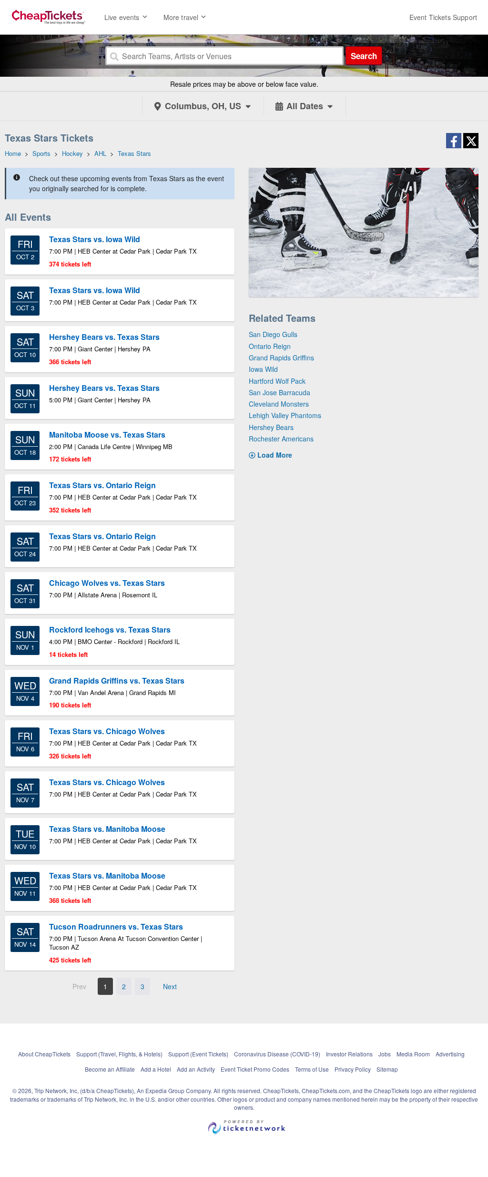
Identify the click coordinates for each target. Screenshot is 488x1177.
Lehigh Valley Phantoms (285, 415)
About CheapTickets (44, 1054)
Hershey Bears (271, 427)
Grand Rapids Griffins (281, 357)
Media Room (413, 1054)
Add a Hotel (156, 1069)
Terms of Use (312, 1069)
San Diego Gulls (273, 334)
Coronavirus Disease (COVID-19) (277, 1054)
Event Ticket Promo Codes (255, 1069)
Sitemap (387, 1069)
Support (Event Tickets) (198, 1054)
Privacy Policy (353, 1069)
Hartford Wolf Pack (277, 381)
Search (364, 55)
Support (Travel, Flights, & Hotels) (119, 1054)
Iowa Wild (263, 369)
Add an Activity (196, 1069)
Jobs (384, 1054)
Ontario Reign (270, 346)
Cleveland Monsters (279, 404)
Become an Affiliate (110, 1069)
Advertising (450, 1054)
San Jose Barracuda (279, 392)
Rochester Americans (281, 438)
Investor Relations (349, 1054)
